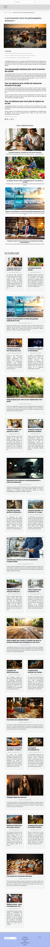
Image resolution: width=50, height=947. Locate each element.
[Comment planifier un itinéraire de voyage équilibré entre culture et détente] (35, 504)
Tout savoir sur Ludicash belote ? (18, 720)
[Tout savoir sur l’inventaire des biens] (25, 864)
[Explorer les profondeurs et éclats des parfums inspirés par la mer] (25, 198)
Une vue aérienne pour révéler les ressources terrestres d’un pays (21, 55)
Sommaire (8, 51)
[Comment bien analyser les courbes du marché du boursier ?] (35, 664)
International (25, 939)
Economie (25, 937)
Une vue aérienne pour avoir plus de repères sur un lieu (18, 57)
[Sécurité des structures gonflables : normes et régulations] (14, 741)
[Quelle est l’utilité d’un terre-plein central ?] (14, 819)
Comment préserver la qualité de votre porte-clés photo (25, 152)
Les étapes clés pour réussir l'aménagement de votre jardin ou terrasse (25, 181)
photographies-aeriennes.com (39, 78)
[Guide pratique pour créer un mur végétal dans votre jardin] (25, 387)
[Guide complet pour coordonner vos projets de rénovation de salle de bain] (35, 583)
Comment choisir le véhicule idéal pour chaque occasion (13, 591)
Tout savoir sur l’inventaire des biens (19, 876)
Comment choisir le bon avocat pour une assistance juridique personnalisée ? (25, 241)
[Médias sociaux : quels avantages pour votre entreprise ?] (14, 898)
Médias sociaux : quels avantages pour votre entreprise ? (14, 906)
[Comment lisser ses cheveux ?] (25, 785)
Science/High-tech (25, 942)
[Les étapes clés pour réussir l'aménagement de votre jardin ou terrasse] (25, 168)
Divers (9, 12)
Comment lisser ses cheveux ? (17, 797)
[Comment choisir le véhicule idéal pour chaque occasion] (14, 583)
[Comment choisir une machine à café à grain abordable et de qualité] (14, 423)
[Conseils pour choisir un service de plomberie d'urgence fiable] (25, 547)
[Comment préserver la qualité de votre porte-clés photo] (25, 139)
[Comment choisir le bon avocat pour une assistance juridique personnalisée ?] (25, 228)
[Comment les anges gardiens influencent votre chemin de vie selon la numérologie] (14, 504)
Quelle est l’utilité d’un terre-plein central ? (14, 826)
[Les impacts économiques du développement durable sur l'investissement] (35, 741)
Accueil (5, 12)
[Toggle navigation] (5, 7)
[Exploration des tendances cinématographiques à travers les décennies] (25, 468)
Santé (25, 941)
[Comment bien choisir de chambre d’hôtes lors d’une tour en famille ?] (35, 819)
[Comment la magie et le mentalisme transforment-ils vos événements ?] (35, 342)
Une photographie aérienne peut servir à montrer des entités (19, 53)
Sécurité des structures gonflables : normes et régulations (14, 749)
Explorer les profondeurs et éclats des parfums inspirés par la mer (25, 211)
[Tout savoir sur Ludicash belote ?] (25, 707)
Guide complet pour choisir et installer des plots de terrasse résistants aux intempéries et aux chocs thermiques (24, 642)
